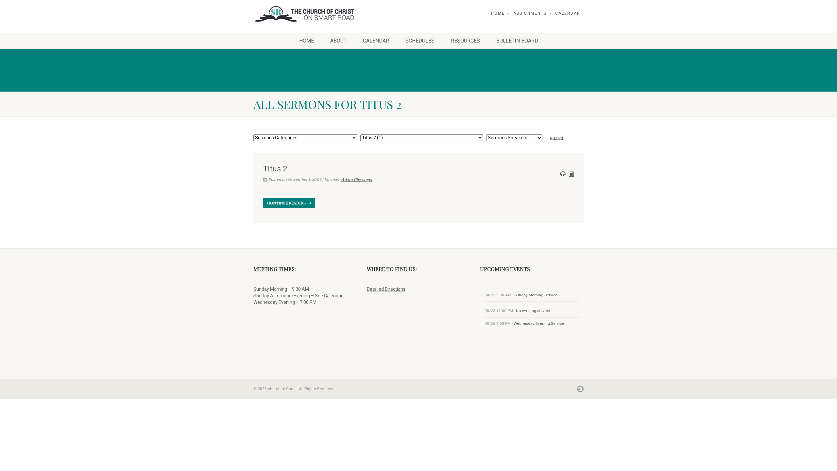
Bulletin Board (517, 41)
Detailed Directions (386, 289)
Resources (465, 41)
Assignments (530, 13)
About (338, 41)
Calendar (567, 13)
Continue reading (287, 202)
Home (498, 13)
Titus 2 (275, 168)
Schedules (420, 41)
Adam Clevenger (356, 179)
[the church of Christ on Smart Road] (305, 14)
